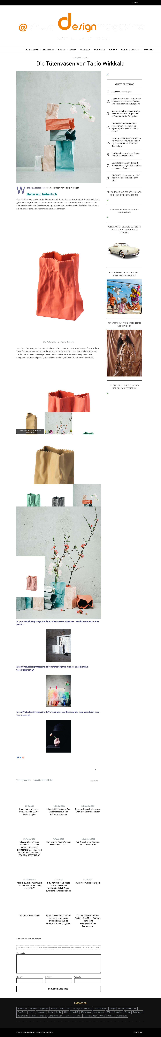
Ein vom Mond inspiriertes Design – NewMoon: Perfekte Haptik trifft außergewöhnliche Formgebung (88, 920)
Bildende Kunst (100, 1008)
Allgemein (44, 1008)
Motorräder (86, 1012)
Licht (66, 1012)
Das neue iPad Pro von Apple (87, 883)
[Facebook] (17, 758)
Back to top (138, 1032)
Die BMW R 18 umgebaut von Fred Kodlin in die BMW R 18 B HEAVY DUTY (126, 178)
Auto (62, 1008)
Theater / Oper (90, 1016)
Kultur (50, 1012)
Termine (68, 1016)
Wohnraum (122, 1016)
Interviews (41, 1012)
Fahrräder (22, 1012)
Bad (68, 1008)
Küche (58, 1012)
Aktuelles (33, 1008)
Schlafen (34, 1016)
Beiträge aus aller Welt (82, 1008)
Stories (43, 1016)
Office (109, 1012)
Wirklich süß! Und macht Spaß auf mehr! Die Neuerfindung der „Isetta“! (29, 885)
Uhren (102, 1016)
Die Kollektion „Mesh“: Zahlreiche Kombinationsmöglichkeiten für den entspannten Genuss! (127, 165)
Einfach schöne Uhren (127, 1008)
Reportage (137, 1012)
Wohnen (111, 1016)
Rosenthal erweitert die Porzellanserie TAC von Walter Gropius (29, 812)
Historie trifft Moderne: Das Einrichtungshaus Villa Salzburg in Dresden (58, 812)
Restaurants (23, 1016)
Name (19, 977)
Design (112, 1008)
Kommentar (20, 953)
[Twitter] (20, 758)
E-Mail (48, 977)
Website (77, 977)
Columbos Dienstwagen (29, 915)
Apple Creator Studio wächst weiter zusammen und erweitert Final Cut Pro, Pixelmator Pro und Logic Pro (126, 101)
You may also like (23, 780)
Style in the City (55, 1016)
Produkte (118, 1012)
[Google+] (23, 758)
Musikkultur (99, 1012)
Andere (54, 1008)
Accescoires (22, 1008)
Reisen (127, 1012)
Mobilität (74, 1012)
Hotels (31, 1012)
